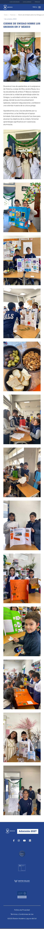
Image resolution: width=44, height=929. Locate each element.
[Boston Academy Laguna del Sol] (8, 7)
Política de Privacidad (22, 910)
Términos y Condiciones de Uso (22, 914)
